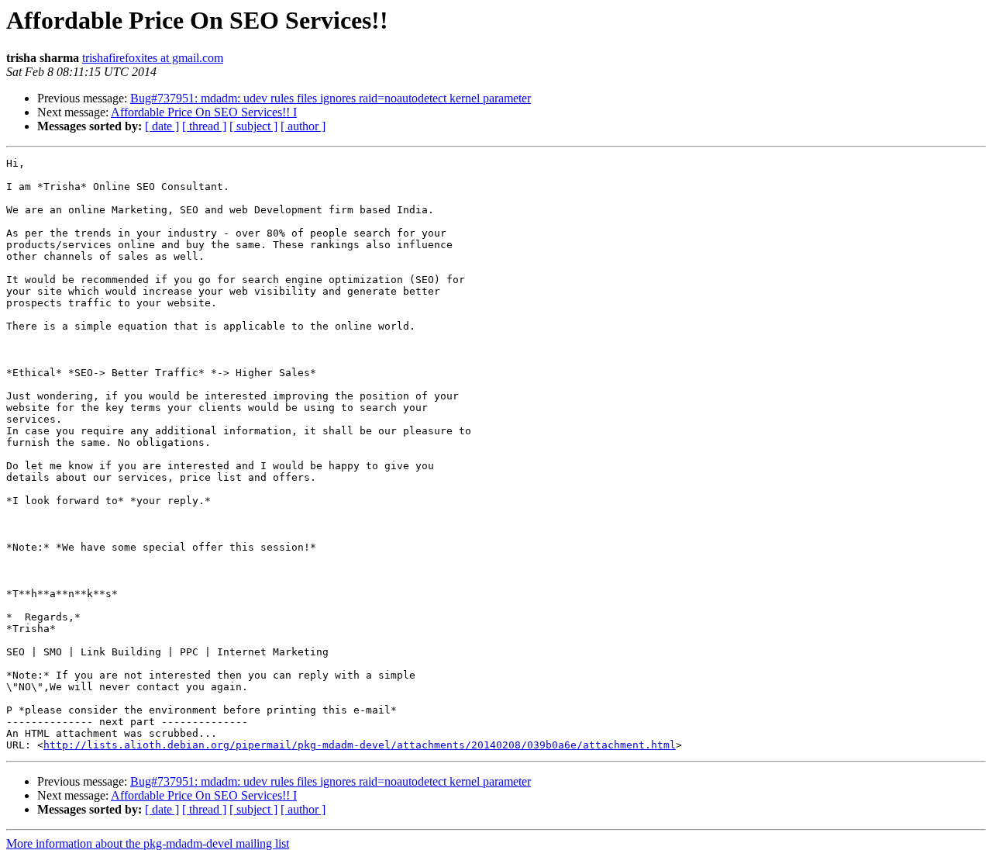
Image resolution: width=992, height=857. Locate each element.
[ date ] (162, 126)
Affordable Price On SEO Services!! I (204, 112)
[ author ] (303, 126)
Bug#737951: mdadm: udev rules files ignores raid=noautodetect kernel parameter (330, 98)
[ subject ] (253, 126)
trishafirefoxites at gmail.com (152, 57)
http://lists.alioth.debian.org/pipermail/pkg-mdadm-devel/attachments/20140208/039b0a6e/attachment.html (359, 745)
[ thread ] (204, 126)
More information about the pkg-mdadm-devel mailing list (147, 843)
